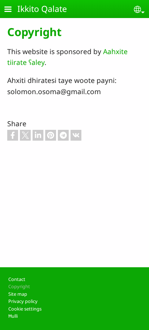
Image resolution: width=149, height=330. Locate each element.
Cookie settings (25, 308)
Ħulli (13, 316)
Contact (16, 279)
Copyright (19, 286)
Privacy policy (23, 301)
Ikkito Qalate (42, 8)
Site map (17, 294)
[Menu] (12, 10)
